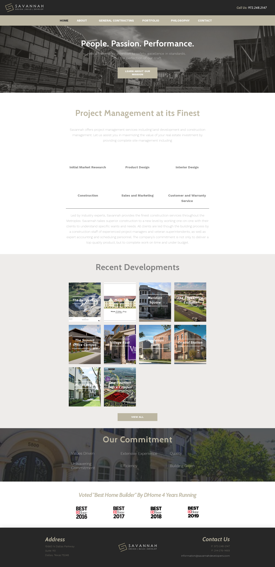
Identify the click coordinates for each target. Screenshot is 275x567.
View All (137, 416)
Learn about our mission (137, 73)
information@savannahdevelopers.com (205, 555)
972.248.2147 (257, 8)
